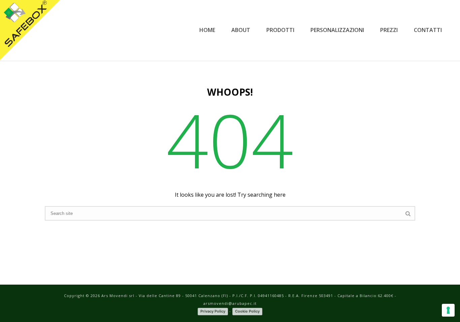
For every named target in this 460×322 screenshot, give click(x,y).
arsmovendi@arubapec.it (230, 303)
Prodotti (280, 30)
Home (207, 30)
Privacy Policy (212, 311)
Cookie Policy (247, 311)
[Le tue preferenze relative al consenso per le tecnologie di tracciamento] (448, 310)
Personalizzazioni (337, 30)
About (240, 30)
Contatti (428, 30)
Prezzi (389, 30)
